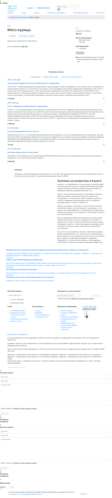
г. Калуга (30, 8)
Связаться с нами (89, 309)
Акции (38, 311)
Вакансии (39, 313)
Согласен (83, 494)
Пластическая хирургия (19, 319)
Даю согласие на (76, 298)
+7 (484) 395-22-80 (14, 295)
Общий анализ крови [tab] (50, 77)
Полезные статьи (42, 317)
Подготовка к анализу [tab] (26, 36)
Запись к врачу (16, 321)
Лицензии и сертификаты (69, 317)
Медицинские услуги (18, 313)
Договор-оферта (66, 311)
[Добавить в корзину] (104, 98)
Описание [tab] (12, 36)
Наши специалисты (42, 315)
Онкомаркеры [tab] (35, 77)
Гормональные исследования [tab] (71, 77)
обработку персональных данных (82, 298)
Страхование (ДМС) (18, 311)
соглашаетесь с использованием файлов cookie (25, 494)
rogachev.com (22, 367)
